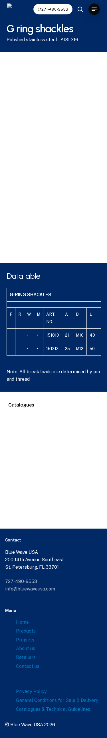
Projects (25, 640)
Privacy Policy (31, 691)
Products (26, 631)
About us (25, 648)
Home (22, 622)
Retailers (26, 657)
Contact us (27, 666)
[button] (94, 9)
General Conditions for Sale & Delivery (57, 700)
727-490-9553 (21, 581)
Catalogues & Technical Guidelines (53, 709)
